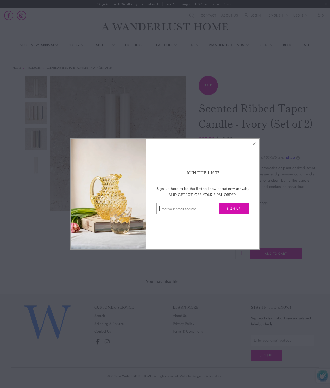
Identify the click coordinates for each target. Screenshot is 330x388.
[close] (254, 143)
